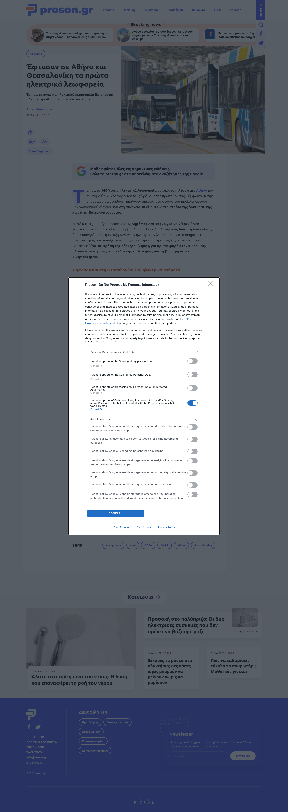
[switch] (192, 361)
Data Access (144, 527)
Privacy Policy (166, 527)
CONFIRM (116, 513)
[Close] (212, 285)
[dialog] (144, 406)
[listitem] (144, 352)
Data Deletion (121, 527)
